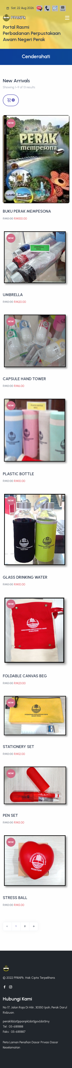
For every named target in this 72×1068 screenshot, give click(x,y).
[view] (65, 123)
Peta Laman (11, 1042)
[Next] (33, 926)
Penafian (25, 1042)
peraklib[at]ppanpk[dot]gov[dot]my (26, 1021)
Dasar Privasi (40, 1042)
